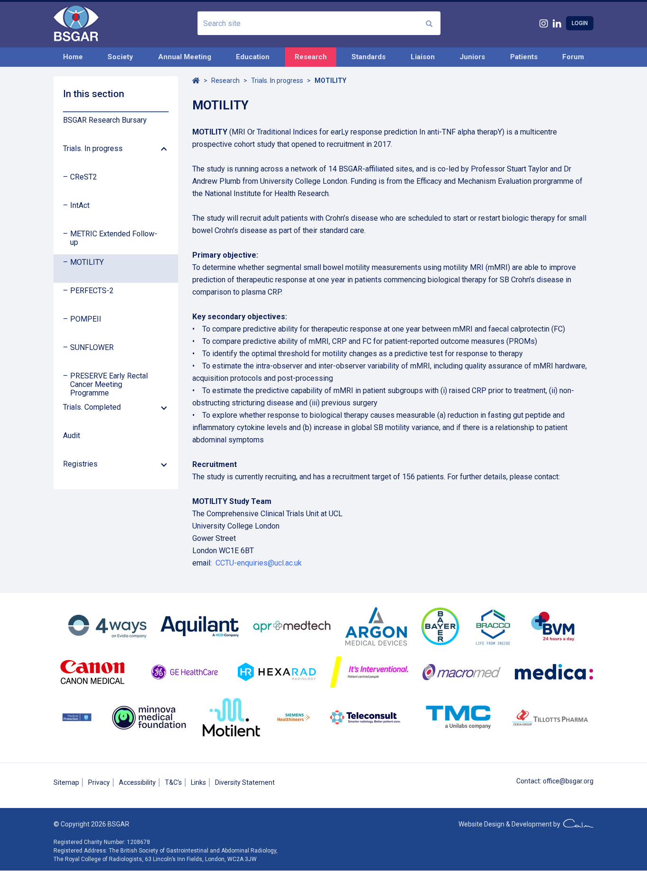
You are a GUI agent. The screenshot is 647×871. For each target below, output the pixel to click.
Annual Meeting (184, 57)
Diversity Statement (245, 782)
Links (198, 782)
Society (120, 57)
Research (311, 57)
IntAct (80, 205)
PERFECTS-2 (92, 291)
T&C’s (173, 782)
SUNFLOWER (92, 347)
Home (73, 57)
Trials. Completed (92, 407)
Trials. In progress (93, 148)
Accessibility (137, 782)
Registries (80, 464)
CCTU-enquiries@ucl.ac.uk (259, 562)
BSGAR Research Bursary (105, 120)
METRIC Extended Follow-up (113, 238)
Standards (368, 57)
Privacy (99, 782)
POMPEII (85, 319)
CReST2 (83, 177)
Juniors (472, 57)
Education (253, 57)
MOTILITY (87, 262)
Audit (71, 435)
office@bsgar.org (568, 781)
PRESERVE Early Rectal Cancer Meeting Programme (109, 384)
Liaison (423, 57)
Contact (528, 781)
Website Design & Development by (510, 824)
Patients (524, 57)
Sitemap (66, 782)
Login (580, 23)
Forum (573, 57)
